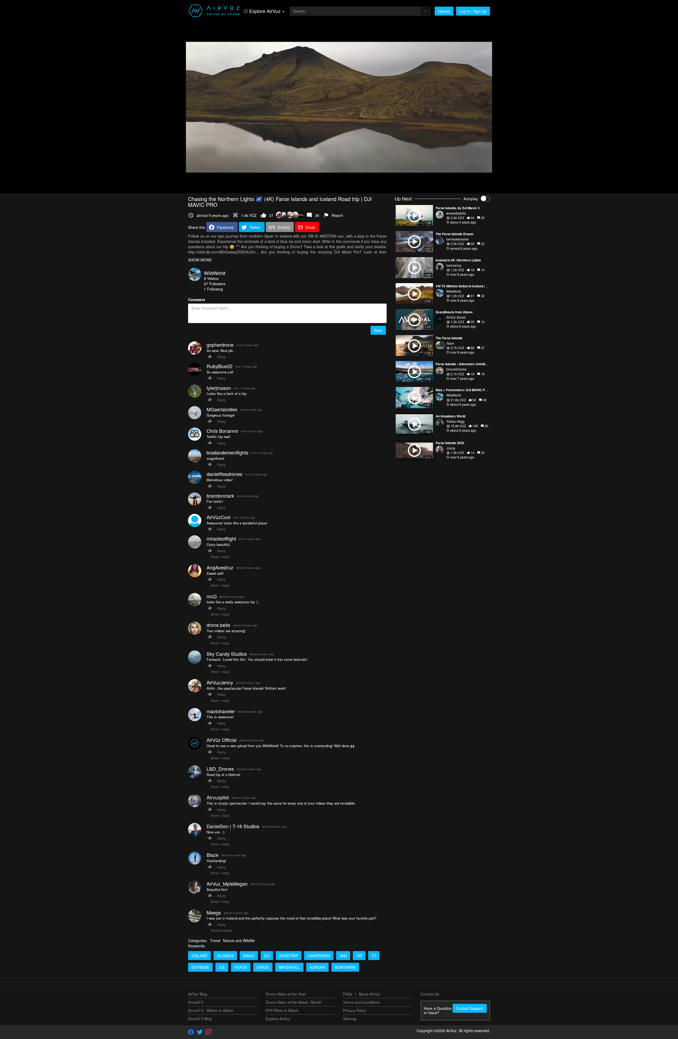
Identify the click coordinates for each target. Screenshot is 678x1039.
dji (267, 955)
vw (359, 955)
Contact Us (430, 994)
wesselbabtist (456, 213)
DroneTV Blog (200, 1018)
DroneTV (195, 1002)
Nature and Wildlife (239, 940)
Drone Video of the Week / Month (294, 1002)
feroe (240, 967)
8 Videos (211, 278)
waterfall (289, 967)
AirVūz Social (456, 317)
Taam (450, 343)
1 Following (213, 289)
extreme (200, 967)
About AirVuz (369, 994)
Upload (444, 11)
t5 (374, 955)
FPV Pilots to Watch (282, 1010)
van (343, 955)
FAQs (347, 994)
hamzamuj (453, 265)
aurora (317, 967)
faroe (263, 967)
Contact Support (469, 1008)
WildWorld (214, 272)
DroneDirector (456, 369)
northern (345, 967)
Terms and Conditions (361, 1002)
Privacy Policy (354, 1010)
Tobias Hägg (455, 421)
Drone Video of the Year (286, 994)
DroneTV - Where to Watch (210, 1010)
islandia (225, 955)
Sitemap (350, 1018)
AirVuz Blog (197, 994)
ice (222, 967)
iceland (199, 955)
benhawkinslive (457, 239)
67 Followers (214, 283)
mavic (249, 955)
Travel (215, 940)
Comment (196, 299)
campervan (318, 955)
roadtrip (288, 955)
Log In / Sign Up (473, 11)
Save (378, 330)
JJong (450, 448)
